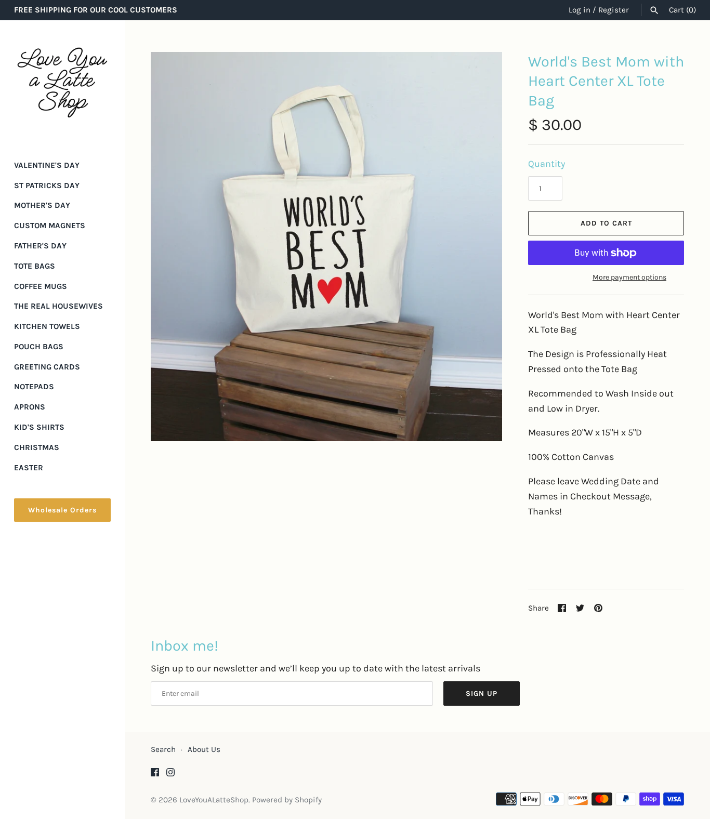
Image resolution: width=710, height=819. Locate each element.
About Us (204, 749)
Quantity (546, 163)
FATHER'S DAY (40, 245)
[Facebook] (155, 775)
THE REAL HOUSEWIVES (58, 306)
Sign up (481, 693)
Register (613, 10)
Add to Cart (606, 223)
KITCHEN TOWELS (47, 326)
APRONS (29, 407)
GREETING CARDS (47, 367)
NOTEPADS (34, 386)
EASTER (28, 467)
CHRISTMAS (36, 447)
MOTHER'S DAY (42, 205)
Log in (579, 10)
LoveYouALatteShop (213, 799)
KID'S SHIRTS (39, 427)
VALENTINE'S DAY (47, 165)
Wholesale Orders (62, 510)
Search (163, 749)
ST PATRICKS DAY (47, 185)
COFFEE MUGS (40, 286)
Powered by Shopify (287, 799)
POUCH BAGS (38, 346)
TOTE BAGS (34, 266)
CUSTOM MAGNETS (49, 225)
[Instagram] (170, 775)
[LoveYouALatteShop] (62, 82)
